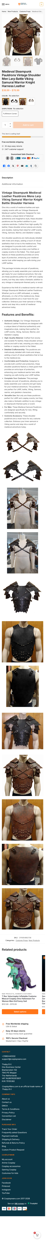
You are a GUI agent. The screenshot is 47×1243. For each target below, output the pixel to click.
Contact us (7, 1102)
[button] (10, 124)
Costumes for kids (10, 1173)
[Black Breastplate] (5, 101)
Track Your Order (9, 1129)
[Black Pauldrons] (14, 101)
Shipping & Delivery (10, 1139)
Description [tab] (7, 177)
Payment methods (10, 1136)
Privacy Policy (8, 1112)
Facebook (6, 1183)
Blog (4, 1146)
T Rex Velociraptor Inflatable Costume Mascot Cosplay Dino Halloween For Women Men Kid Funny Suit (19, 998)
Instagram (6, 1189)
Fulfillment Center (10, 114)
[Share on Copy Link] (35, 166)
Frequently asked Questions (14, 1132)
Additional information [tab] (12, 184)
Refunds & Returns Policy (13, 1143)
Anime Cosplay (8, 1163)
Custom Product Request (13, 1150)
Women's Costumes (23, 994)
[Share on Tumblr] (31, 166)
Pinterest (6, 1186)
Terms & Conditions (10, 1109)
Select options (20, 1012)
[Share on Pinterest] (17, 166)
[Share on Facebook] (8, 166)
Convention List (9, 1116)
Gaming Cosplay (9, 1169)
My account (7, 1159)
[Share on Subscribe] (26, 166)
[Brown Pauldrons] (31, 101)
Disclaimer (6, 1119)
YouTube (6, 1193)
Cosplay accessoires (11, 1166)
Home (4, 11)
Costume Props (25, 11)
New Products (13, 11)
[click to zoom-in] (22, 34)
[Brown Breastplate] (22, 101)
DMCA (5, 1106)
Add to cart (28, 125)
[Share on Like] (4, 166)
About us (6, 1099)
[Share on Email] (22, 166)
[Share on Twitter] (13, 166)
